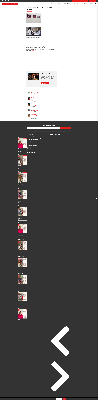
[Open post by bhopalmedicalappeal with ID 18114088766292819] (22, 160)
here (33, 50)
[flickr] (8, 0)
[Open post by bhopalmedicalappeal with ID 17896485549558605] (22, 177)
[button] (95, 3)
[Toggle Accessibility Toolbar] (96, 198)
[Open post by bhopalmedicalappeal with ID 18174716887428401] (22, 143)
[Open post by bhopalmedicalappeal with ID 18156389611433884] (22, 211)
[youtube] (7, 0)
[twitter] (4, 0)
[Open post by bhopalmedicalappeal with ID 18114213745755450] (22, 194)
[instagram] (5, 0)
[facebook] (2, 0)
